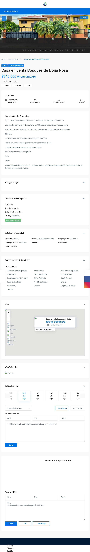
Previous (7, 396)
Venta (4, 65)
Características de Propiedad (17, 260)
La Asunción (12, 81)
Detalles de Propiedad (14, 233)
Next (82, 396)
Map (7, 304)
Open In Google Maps (13, 220)
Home (3, 59)
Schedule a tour (11, 386)
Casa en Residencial (14, 59)
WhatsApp (42, 524)
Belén (5, 81)
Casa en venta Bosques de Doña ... (59, 319)
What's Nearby (11, 367)
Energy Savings (11, 182)
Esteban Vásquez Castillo (58, 460)
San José (18, 212)
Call (25, 524)
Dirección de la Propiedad (16, 198)
